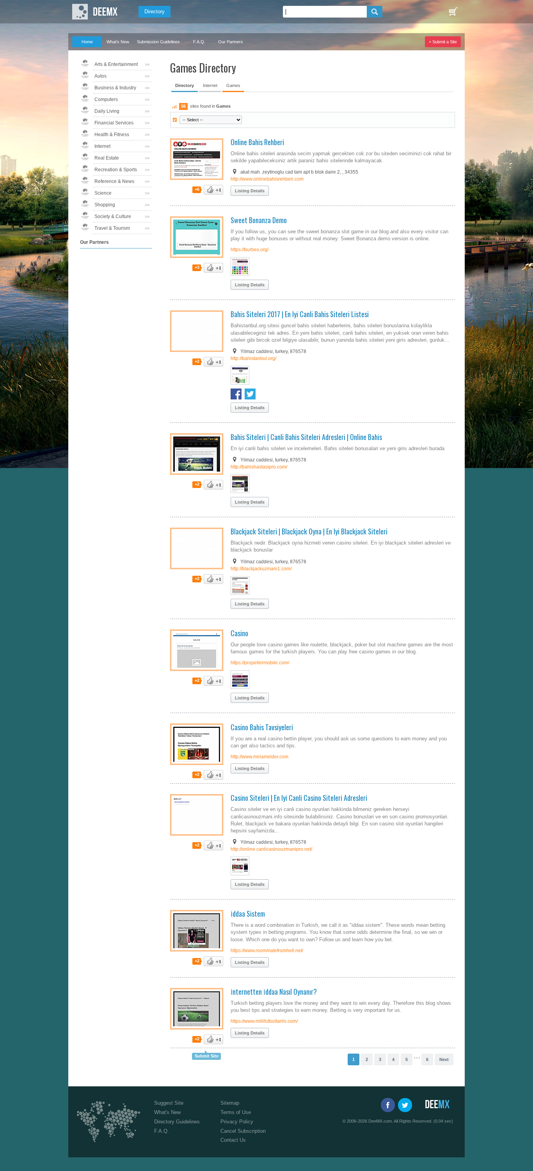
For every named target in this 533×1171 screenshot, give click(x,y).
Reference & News (114, 181)
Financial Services (113, 123)
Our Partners (230, 41)
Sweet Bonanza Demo (259, 220)
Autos (100, 76)
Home (87, 41)
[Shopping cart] (453, 12)
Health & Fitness (111, 134)
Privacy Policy (236, 1122)
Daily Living (106, 111)
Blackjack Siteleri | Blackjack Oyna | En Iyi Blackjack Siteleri (309, 531)
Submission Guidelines (158, 41)
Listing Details (250, 190)
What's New (118, 41)
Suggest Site (168, 1103)
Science (103, 193)
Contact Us (233, 1140)
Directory (154, 11)
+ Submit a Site (443, 41)
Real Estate (106, 158)
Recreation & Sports (115, 169)
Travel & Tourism (112, 228)
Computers (106, 99)
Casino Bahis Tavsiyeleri (262, 727)
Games (233, 85)
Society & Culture (112, 216)
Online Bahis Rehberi (257, 142)
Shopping (104, 205)
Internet (102, 146)
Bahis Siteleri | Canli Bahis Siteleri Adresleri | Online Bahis (306, 437)
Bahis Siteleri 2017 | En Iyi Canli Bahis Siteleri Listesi (300, 314)
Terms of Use (235, 1112)
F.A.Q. (199, 41)
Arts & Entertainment (116, 64)
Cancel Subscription (243, 1131)
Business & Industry (115, 87)
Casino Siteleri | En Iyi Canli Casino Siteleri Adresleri (299, 798)
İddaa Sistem (248, 913)
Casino (239, 633)
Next (444, 1059)
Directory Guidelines (177, 1122)
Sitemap (229, 1103)
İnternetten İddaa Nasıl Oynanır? (274, 991)
